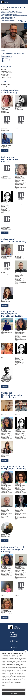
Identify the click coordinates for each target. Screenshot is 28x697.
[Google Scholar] (25, 21)
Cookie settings (13, 693)
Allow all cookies (14, 690)
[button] (22, 21)
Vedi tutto (4, 151)
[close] (25, 651)
